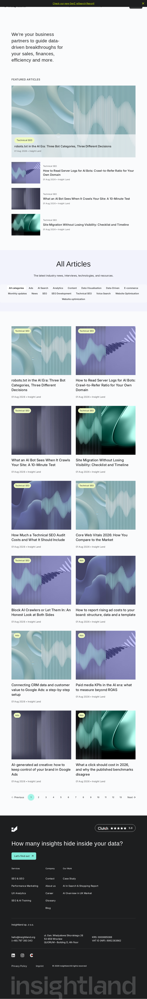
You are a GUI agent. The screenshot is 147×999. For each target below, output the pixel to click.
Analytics (58, 288)
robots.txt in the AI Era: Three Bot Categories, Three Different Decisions (62, 146)
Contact (50, 878)
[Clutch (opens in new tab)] (31, 955)
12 (113, 797)
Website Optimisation (127, 293)
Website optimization (73, 299)
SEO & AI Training (21, 900)
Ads (31, 288)
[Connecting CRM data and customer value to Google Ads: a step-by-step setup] (41, 667)
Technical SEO (24, 140)
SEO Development (61, 293)
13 (121, 797)
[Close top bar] (143, 3)
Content (72, 288)
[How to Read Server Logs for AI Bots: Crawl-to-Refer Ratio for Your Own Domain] (73, 172)
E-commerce (131, 288)
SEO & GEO (17, 878)
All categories (16, 288)
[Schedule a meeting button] (139, 991)
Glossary (51, 900)
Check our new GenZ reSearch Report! (73, 3)
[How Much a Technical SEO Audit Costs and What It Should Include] (41, 514)
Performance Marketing (24, 886)
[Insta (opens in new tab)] (22, 955)
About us (51, 886)
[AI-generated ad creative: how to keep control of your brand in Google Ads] (41, 747)
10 (98, 797)
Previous (19, 797)
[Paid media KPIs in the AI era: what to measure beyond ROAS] (106, 667)
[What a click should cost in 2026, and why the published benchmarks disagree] (106, 747)
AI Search (43, 288)
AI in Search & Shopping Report (80, 886)
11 (106, 797)
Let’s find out (21, 856)
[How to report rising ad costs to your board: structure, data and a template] (106, 589)
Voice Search (103, 293)
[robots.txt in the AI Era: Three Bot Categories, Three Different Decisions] (73, 121)
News (35, 293)
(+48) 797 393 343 (21, 940)
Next (130, 797)
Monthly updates (17, 293)
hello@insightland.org (23, 937)
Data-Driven (112, 288)
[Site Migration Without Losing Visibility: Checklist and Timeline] (73, 224)
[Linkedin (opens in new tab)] (13, 955)
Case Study (69, 878)
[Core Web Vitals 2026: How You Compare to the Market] (106, 514)
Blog (48, 908)
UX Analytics (18, 893)
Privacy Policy (19, 966)
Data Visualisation (91, 288)
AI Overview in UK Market (77, 893)
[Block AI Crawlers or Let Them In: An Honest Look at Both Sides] (41, 589)
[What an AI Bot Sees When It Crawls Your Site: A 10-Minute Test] (73, 198)
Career (49, 893)
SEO (44, 293)
